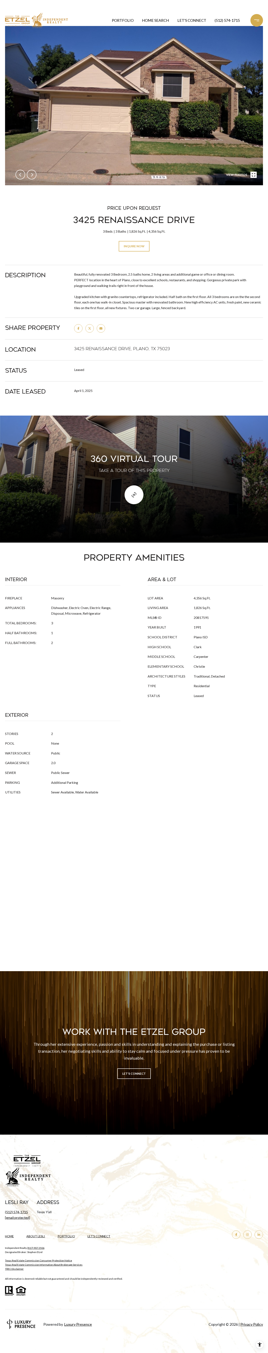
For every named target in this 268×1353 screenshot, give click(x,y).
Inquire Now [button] (134, 246)
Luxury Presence (78, 1324)
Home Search (155, 20)
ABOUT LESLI (35, 1236)
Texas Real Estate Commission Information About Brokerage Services (43, 1264)
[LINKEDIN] (259, 1234)
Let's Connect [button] (134, 1073)
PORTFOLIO (66, 1236)
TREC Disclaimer (14, 1268)
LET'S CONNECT (99, 1236)
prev (20, 174)
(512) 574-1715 (227, 20)
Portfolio (123, 20)
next (31, 174)
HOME (9, 1236)
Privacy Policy (251, 1324)
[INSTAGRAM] (247, 1234)
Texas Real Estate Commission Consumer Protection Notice (38, 1260)
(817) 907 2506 (35, 1247)
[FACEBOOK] (236, 1234)
